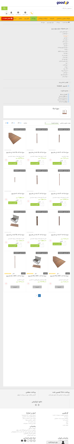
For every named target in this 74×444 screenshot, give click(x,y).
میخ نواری (65, 44)
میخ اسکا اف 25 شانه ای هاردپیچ (37, 152)
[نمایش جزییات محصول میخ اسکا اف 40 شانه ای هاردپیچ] (59, 179)
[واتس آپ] (31, 441)
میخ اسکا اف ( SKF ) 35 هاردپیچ (59, 276)
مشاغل (20, 19)
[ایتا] (24, 441)
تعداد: (65, 161)
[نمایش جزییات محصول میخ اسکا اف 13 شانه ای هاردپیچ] (37, 221)
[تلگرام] (28, 441)
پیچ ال (66, 67)
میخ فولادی (65, 34)
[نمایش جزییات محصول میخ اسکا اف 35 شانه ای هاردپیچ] (15, 138)
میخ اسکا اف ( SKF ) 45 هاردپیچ (37, 276)
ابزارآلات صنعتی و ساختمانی (63, 19)
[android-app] (38, 405)
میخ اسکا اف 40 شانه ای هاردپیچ (59, 194)
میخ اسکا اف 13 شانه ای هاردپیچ (37, 235)
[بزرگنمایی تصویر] (64, 112)
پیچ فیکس (65, 65)
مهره (66, 63)
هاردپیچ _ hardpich (62, 86)
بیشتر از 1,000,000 (63, 102)
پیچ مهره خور (64, 59)
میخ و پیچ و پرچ (50, 22)
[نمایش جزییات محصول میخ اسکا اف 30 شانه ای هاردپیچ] (59, 138)
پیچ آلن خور (64, 76)
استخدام (14, 19)
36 (19, 123)
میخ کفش (65, 73)
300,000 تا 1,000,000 (62, 100)
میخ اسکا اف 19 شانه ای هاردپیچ (37, 194)
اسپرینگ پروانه (64, 71)
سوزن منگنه (64, 42)
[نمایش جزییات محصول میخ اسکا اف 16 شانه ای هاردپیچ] (59, 221)
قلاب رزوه (65, 69)
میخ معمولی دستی (63, 32)
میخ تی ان (65, 40)
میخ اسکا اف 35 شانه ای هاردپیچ (15, 152)
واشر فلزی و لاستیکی (63, 61)
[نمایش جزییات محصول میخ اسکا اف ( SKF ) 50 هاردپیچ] (15, 262)
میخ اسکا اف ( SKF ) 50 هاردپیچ (15, 276)
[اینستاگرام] (34, 441)
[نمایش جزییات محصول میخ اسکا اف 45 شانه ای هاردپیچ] (15, 221)
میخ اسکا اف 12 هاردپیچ (18, 194)
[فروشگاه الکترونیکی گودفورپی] (37, 3)
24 (12, 123)
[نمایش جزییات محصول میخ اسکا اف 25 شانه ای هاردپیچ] (37, 138)
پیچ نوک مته (64, 55)
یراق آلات (33, 19)
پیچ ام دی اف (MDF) (62, 51)
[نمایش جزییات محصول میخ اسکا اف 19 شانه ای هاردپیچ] (37, 179)
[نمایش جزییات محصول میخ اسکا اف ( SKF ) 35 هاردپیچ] (59, 262)
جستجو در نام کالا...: (66, 8)
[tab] (63, 18)
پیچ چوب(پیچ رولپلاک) (62, 47)
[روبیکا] (22, 441)
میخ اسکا (65, 36)
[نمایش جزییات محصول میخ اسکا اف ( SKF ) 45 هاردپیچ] (37, 262)
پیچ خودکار (65, 57)
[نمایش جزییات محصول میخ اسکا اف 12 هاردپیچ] (15, 179)
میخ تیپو (65, 38)
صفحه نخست (65, 22)
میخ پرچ (65, 46)
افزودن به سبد (56, 163)
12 (5, 123)
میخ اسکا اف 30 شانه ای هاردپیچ (59, 152)
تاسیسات (52, 19)
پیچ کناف (65, 53)
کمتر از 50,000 (63, 94)
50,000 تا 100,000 (63, 96)
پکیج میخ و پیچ (64, 75)
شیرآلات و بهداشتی (42, 19)
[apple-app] (35, 405)
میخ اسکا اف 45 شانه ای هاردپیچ (15, 235)
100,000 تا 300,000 (63, 98)
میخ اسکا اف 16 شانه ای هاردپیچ (59, 235)
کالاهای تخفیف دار (7, 18)
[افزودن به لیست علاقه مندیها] (50, 160)
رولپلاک (65, 49)
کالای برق (26, 19)
